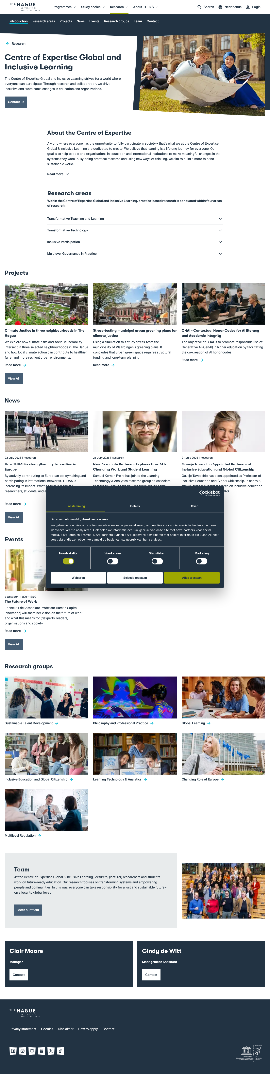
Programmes (62, 9)
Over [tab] (194, 506)
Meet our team (28, 910)
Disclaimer (66, 1029)
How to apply (88, 1029)
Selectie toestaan (135, 577)
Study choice (91, 9)
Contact (108, 1029)
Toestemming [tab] (75, 506)
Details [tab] (135, 506)
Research (117, 9)
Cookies (47, 1029)
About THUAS (143, 9)
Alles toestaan (192, 577)
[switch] (112, 561)
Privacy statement (22, 1029)
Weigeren (78, 577)
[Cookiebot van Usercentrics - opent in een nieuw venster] (202, 493)
